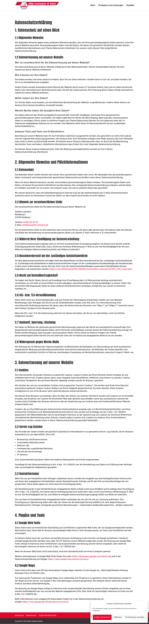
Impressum (19, 615)
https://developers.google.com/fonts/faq (91, 556)
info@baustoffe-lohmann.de (35, 225)
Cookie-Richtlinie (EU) (47, 615)
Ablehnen (118, 617)
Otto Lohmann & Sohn (35, 621)
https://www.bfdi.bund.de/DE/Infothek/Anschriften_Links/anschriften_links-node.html (90, 269)
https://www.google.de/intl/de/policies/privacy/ (45, 602)
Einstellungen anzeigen (134, 617)
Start (92, 6)
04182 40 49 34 (30, 222)
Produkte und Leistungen (110, 6)
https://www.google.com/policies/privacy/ (68, 559)
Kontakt (130, 6)
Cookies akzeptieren (102, 617)
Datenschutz (31, 615)
